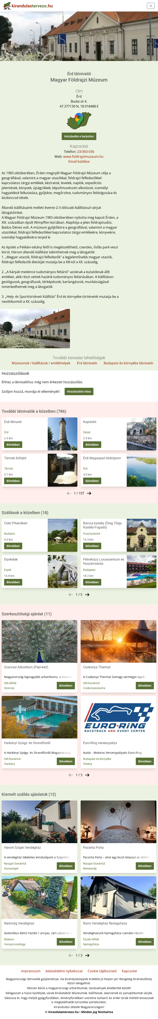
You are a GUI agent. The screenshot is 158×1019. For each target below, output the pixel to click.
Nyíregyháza (91, 944)
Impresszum (31, 971)
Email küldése (79, 161)
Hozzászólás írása (79, 391)
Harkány (9, 763)
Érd (6, 432)
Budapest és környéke (97, 759)
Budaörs (9, 533)
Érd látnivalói (87, 363)
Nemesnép (90, 868)
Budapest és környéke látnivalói (128, 363)
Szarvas (9, 688)
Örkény (87, 763)
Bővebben (13, 444)
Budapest (89, 569)
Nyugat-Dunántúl (15, 863)
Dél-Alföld (10, 683)
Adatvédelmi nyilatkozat (64, 971)
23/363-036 (85, 151)
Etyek (7, 569)
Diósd (86, 432)
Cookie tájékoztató (102, 971)
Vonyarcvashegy (15, 944)
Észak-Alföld (91, 939)
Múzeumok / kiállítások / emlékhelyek (41, 363)
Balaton (9, 939)
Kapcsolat (129, 971)
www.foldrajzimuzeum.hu (83, 156)
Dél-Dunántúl (91, 683)
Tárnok (8, 468)
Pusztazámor (91, 533)
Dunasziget (11, 868)
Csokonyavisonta (94, 688)
